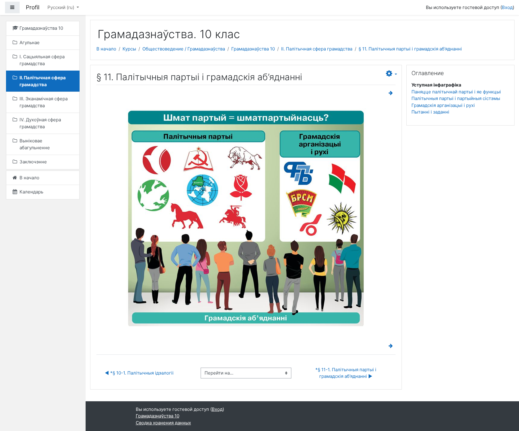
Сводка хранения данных (163, 423)
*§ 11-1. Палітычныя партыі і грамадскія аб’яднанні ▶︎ (346, 373)
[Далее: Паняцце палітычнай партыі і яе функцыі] (392, 93)
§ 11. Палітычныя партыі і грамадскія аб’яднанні (410, 49)
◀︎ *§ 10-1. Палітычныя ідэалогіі (139, 373)
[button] (391, 74)
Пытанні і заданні (430, 112)
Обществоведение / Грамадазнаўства (183, 49)
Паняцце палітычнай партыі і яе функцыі (456, 92)
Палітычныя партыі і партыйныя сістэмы (455, 98)
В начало (106, 49)
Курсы (129, 49)
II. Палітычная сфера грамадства (316, 49)
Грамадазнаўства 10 (253, 49)
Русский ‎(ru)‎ (61, 7)
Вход (507, 7)
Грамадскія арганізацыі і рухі (443, 105)
